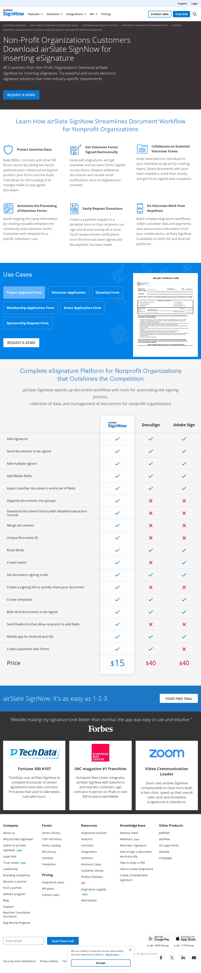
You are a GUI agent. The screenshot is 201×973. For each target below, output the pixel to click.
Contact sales (160, 14)
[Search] (195, 14)
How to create (136, 869)
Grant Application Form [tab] (82, 308)
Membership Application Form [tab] (30, 308)
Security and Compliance (19, 961)
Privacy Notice (49, 961)
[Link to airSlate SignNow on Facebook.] (161, 958)
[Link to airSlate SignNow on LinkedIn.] (183, 958)
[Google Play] (159, 938)
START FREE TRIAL (178, 699)
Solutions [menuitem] (53, 14)
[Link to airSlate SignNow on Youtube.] (194, 958)
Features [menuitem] (33, 14)
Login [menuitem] (195, 3)
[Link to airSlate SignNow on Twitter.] (172, 958)
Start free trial (63, 941)
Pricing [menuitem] (106, 14)
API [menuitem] (92, 14)
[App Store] (186, 938)
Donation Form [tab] (108, 292)
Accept (101, 963)
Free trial (181, 14)
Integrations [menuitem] (74, 14)
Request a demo (21, 95)
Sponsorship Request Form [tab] (28, 323)
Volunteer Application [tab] (68, 292)
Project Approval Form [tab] (24, 292)
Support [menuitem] (182, 3)
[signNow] (13, 14)
